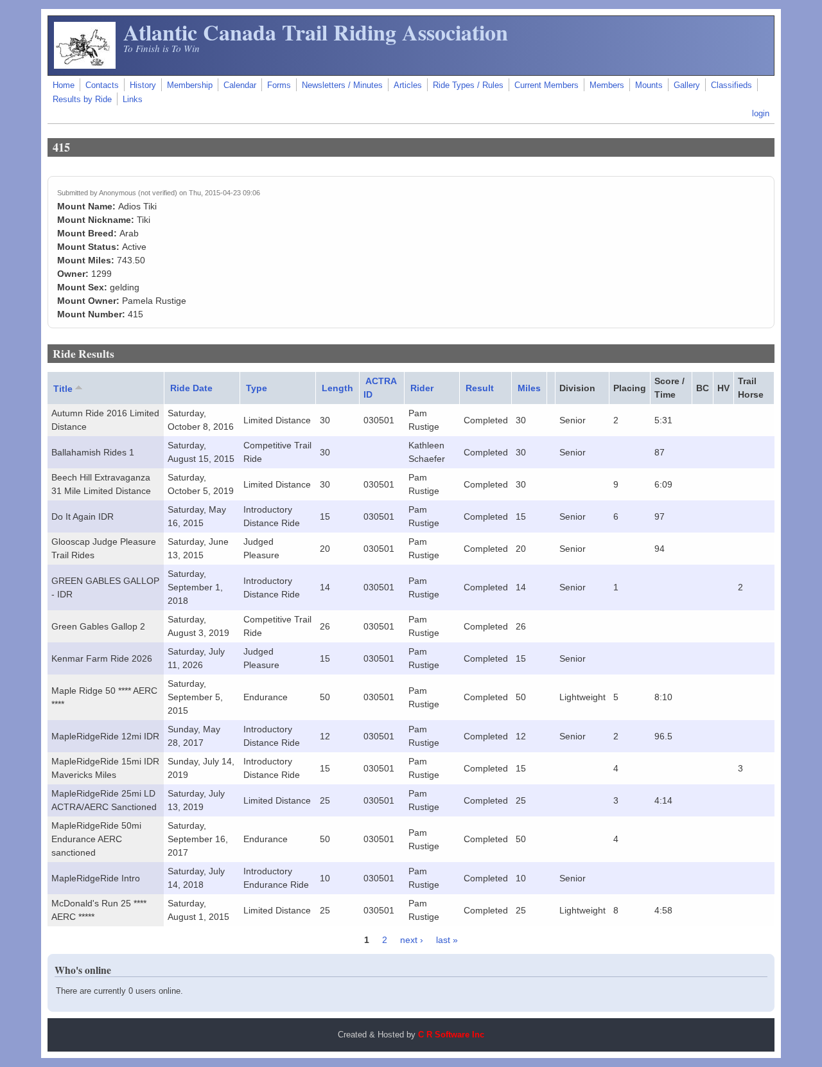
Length (337, 388)
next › (411, 940)
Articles (408, 85)
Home (63, 85)
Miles (529, 388)
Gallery (687, 85)
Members (607, 85)
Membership (190, 85)
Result (480, 388)
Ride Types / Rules (468, 85)
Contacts (102, 85)
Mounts (649, 85)
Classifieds (731, 85)
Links (133, 99)
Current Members (546, 85)
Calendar (239, 85)
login (760, 113)
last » (447, 940)
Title (63, 389)
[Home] (85, 65)
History (143, 85)
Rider (421, 388)
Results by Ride (82, 99)
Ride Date (191, 388)
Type (256, 388)
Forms (279, 85)
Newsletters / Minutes (342, 85)
